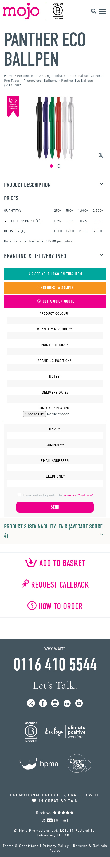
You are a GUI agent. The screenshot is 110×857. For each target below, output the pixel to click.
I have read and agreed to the (58, 495)
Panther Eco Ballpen (45, 50)
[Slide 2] (59, 166)
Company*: (55, 445)
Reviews (44, 812)
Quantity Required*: (55, 329)
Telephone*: (55, 476)
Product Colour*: (55, 313)
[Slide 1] (51, 166)
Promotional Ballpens (40, 80)
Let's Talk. (55, 685)
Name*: (55, 429)
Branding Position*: (55, 361)
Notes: (55, 376)
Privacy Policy (56, 846)
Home (8, 76)
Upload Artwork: (55, 408)
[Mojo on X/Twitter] (31, 703)
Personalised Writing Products (41, 76)
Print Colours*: (55, 345)
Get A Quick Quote (58, 301)
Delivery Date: (55, 392)
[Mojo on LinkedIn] (67, 703)
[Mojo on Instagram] (55, 703)
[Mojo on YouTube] (79, 703)
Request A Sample (58, 288)
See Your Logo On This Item (58, 274)
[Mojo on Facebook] (43, 703)
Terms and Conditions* (78, 495)
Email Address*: (55, 461)
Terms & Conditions (21, 846)
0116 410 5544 (55, 665)
